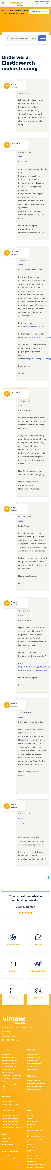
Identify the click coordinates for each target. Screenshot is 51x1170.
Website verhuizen (33, 1057)
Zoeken (43, 38)
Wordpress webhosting (10, 1066)
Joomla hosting (7, 1072)
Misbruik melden (33, 1148)
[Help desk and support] (37, 3)
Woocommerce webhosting (11, 1075)
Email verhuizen (7, 1144)
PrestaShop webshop (34, 1086)
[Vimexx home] (15, 3)
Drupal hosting (7, 1081)
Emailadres (6, 1138)
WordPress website (34, 1063)
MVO (28, 1133)
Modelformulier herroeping (36, 1142)
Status (29, 1118)
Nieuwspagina (32, 1121)
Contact (30, 1115)
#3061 (20, 818)
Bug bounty (31, 1151)
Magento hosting (8, 1069)
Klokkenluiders (32, 1145)
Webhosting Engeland (9, 1063)
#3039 (20, 717)
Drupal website (32, 1069)
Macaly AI (5, 1156)
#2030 (20, 405)
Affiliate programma (34, 1130)
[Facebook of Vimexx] (4, 1040)
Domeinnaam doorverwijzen (11, 1127)
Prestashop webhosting (10, 1078)
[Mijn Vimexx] (42, 3)
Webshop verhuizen (34, 1089)
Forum (11, 10)
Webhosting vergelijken (10, 1084)
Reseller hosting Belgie (10, 1104)
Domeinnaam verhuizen (10, 1118)
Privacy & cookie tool (9, 1159)
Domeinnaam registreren (10, 1115)
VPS (3, 1087)
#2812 (20, 521)
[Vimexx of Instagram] (18, 1040)
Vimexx (4, 10)
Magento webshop (33, 1080)
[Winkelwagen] (47, 3)
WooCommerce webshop (36, 1083)
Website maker (32, 1060)
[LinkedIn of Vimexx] (13, 1040)
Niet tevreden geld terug (35, 1136)
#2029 (20, 265)
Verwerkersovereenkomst (36, 1164)
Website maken (32, 1054)
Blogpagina (31, 1124)
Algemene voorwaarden (35, 1167)
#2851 (20, 615)
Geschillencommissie (34, 1139)
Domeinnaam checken (10, 1121)
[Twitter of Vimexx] (9, 1040)
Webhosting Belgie (8, 1057)
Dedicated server (8, 1090)
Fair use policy (32, 1161)
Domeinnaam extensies (10, 1124)
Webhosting (6, 1054)
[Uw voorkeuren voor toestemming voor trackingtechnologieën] (48, 877)
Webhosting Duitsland (9, 1060)
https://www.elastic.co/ (34, 326)
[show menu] (3, 3)
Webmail (5, 1141)
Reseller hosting (7, 1101)
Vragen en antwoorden (24, 10)
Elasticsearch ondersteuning (14, 13)
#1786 (20, 157)
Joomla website (32, 1066)
